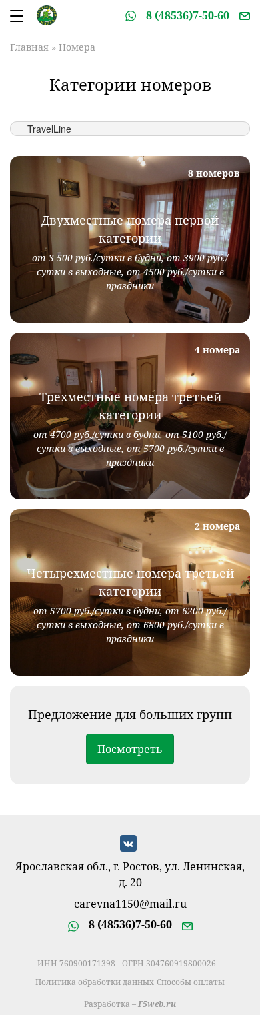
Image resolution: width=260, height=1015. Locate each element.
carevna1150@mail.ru (130, 904)
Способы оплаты (191, 982)
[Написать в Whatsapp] (130, 15)
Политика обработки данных (94, 982)
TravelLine (49, 128)
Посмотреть (130, 749)
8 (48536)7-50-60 (187, 15)
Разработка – (130, 1004)
